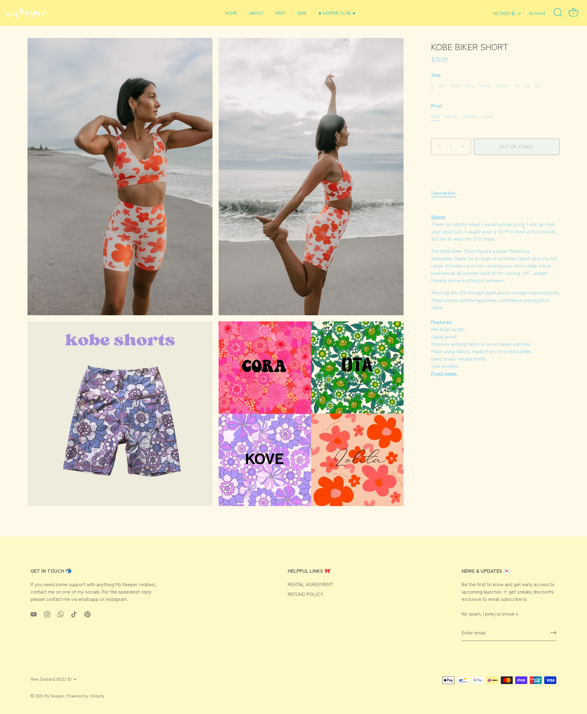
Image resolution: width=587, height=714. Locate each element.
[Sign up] (553, 633)
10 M (455, 85)
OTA (435, 116)
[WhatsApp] (60, 613)
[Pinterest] (87, 613)
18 (517, 85)
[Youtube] (34, 613)
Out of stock (516, 147)
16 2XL (503, 85)
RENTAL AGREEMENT (310, 584)
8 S (442, 85)
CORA (469, 116)
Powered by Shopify (85, 696)
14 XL (484, 85)
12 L (470, 85)
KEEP (280, 12)
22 (537, 85)
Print (436, 106)
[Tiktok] (74, 613)
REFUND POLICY (305, 593)
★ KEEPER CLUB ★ (337, 12)
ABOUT (256, 12)
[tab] (446, 192)
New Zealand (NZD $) (51, 679)
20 (527, 85)
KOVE (451, 116)
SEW (301, 12)
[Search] (558, 13)
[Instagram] (47, 613)
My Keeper (54, 696)
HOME (231, 12)
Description (443, 192)
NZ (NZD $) (504, 13)
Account (537, 12)
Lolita (487, 116)
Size (436, 75)
